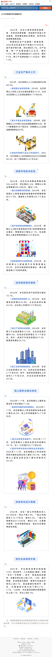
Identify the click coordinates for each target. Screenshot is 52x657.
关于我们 (23, 642)
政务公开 (12, 4)
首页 (2, 4)
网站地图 (28, 642)
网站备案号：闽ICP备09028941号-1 (26, 647)
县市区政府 (36, 638)
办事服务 (24, 4)
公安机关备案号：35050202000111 (26, 645)
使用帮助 (19, 642)
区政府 (6, 4)
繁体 (50, 1)
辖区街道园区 (22, 638)
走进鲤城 (37, 4)
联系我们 (33, 642)
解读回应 (18, 4)
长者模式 (45, 8)
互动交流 (31, 4)
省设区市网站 (16, 638)
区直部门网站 (29, 638)
